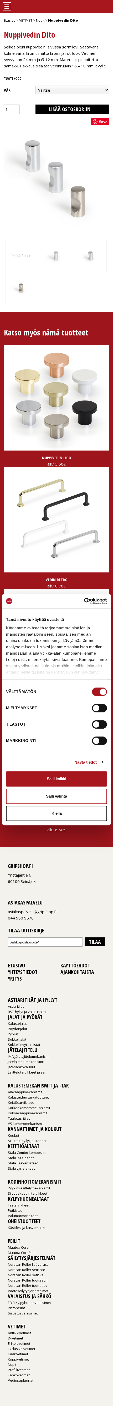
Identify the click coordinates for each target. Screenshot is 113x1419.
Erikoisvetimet (19, 1343)
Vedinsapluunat (20, 1380)
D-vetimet (15, 1338)
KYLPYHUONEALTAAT (28, 1198)
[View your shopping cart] (106, 5)
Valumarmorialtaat (23, 1215)
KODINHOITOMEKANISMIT (34, 1181)
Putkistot (15, 1210)
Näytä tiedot (85, 762)
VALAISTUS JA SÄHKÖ (29, 1296)
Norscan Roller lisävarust (28, 1264)
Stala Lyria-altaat (21, 1168)
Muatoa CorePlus (21, 1252)
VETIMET (25, 20)
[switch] (99, 708)
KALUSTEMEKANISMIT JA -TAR (38, 1085)
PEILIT (14, 1240)
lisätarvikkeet (18, 1205)
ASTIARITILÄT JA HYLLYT (32, 999)
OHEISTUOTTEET (24, 1221)
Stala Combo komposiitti (27, 1152)
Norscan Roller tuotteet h (28, 1280)
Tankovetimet (19, 1375)
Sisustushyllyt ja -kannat (27, 1140)
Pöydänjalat (17, 1028)
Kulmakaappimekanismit (27, 1113)
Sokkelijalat (17, 1039)
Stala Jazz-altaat (21, 1157)
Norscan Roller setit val (26, 1275)
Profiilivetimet (19, 1369)
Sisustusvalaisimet (23, 1313)
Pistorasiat (16, 1308)
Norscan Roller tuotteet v (27, 1285)
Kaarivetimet (18, 1354)
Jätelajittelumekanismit (26, 1061)
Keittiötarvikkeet (21, 1102)
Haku (96, 5)
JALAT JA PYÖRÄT (25, 1017)
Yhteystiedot (23, 972)
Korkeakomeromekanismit (29, 1107)
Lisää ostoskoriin (69, 109)
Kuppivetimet (18, 1359)
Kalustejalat (17, 1023)
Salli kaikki (56, 779)
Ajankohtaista (77, 972)
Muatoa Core (18, 1247)
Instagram (16, 888)
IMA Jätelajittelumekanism (28, 1056)
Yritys (15, 978)
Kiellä (57, 813)
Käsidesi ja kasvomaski (26, 1227)
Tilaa (95, 942)
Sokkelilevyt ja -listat (24, 1044)
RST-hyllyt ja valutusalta (27, 1011)
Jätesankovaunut (21, 1067)
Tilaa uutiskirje (26, 930)
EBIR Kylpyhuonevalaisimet (29, 1302)
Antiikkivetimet (19, 1333)
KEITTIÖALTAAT (23, 1146)
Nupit (40, 20)
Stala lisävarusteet (23, 1163)
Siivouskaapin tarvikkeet (27, 1193)
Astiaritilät (16, 1006)
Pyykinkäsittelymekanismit (29, 1188)
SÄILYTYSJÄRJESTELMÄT (31, 1258)
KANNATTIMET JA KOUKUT (35, 1129)
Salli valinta (56, 796)
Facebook (10, 888)
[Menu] (7, 6)
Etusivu (10, 20)
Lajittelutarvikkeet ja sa (26, 1072)
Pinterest (22, 888)
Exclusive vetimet (21, 1348)
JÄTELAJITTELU (22, 1050)
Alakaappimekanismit (25, 1092)
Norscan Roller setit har (26, 1269)
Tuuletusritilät (19, 1118)
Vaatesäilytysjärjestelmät (28, 1290)
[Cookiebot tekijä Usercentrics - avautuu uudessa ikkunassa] (84, 601)
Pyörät (13, 1034)
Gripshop (20, 6)
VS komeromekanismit (26, 1123)
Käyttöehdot (75, 965)
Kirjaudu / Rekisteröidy (86, 5)
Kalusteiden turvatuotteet (28, 1097)
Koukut (13, 1135)
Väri (8, 90)
